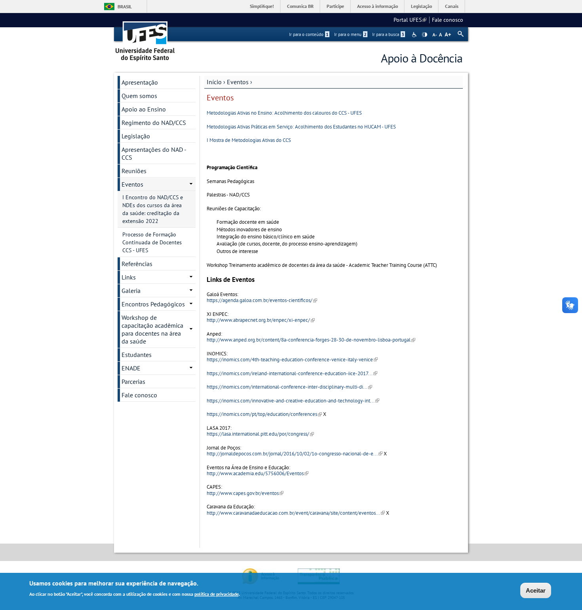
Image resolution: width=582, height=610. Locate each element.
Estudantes (137, 355)
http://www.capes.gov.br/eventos (245, 493)
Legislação (421, 6)
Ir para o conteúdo (309, 34)
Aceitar (536, 590)
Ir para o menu (350, 34)
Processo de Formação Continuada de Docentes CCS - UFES (152, 242)
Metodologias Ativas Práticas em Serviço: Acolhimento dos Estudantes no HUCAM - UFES (301, 126)
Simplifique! (262, 6)
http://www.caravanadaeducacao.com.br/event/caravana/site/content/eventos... (296, 513)
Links (129, 277)
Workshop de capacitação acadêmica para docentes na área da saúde (152, 329)
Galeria (131, 291)
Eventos (238, 82)
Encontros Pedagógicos (153, 304)
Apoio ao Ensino (144, 109)
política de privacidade (216, 594)
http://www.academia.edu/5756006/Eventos (257, 473)
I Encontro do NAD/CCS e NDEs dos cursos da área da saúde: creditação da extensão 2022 (152, 209)
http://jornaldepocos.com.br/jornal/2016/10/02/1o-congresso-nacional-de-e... (294, 453)
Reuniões (134, 171)
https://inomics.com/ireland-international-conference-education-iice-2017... (292, 373)
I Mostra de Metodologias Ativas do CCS (249, 140)
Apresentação (140, 82)
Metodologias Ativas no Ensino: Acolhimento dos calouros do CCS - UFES (284, 113)
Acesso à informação (377, 6)
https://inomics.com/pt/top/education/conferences (264, 414)
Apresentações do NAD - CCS (154, 153)
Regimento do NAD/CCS (154, 123)
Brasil (125, 6)
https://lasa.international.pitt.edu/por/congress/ (260, 434)
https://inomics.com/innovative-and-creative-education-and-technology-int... (293, 400)
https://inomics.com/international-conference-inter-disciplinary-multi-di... (289, 386)
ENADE (131, 368)
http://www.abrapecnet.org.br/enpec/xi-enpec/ (261, 320)
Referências (137, 264)
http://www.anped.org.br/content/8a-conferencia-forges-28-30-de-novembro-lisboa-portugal (311, 339)
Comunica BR (300, 6)
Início (214, 82)
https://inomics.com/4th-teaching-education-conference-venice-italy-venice (292, 359)
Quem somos (139, 96)
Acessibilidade (415, 34)
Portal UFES (410, 19)
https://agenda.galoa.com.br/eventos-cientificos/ (262, 300)
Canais (451, 6)
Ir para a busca (388, 34)
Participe (335, 6)
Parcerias (133, 381)
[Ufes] (145, 38)
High (424, 35)
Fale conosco (447, 19)
